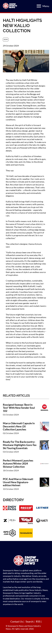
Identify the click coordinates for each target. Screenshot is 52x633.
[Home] (26, 560)
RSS (38, 621)
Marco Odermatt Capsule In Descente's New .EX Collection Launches (19, 426)
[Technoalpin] (26, 533)
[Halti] (42, 521)
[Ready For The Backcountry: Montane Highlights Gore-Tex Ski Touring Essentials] (44, 448)
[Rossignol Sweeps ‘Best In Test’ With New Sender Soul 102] (44, 411)
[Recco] (26, 508)
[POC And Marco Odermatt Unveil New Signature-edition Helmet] (44, 485)
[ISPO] (9, 533)
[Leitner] (42, 508)
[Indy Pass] (9, 508)
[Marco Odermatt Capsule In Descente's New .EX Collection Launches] (44, 429)
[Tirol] (26, 521)
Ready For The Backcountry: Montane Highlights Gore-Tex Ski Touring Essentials (20, 445)
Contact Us (16, 621)
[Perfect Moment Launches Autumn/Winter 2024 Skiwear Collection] (44, 467)
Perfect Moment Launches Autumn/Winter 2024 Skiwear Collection (18, 463)
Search (30, 621)
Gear (6, 39)
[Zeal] (9, 521)
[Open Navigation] (39, 6)
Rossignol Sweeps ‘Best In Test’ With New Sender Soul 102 (19, 407)
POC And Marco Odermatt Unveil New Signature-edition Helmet (18, 482)
